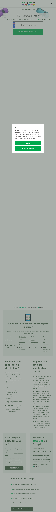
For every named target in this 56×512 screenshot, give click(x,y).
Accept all (28, 143)
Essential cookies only (28, 148)
